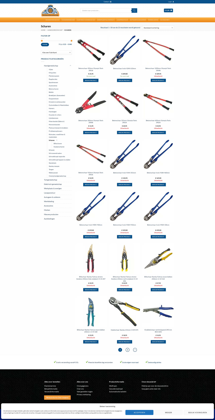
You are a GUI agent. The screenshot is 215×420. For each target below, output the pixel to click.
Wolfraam (113, 386)
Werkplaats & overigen (106, 20)
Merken (47, 210)
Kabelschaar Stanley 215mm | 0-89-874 (124, 330)
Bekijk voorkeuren (197, 412)
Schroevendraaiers (55, 153)
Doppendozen (54, 99)
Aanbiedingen (49, 219)
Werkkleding (153, 20)
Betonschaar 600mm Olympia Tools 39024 (158, 121)
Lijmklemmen (53, 118)
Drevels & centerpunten (57, 102)
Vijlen (51, 69)
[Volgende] (135, 350)
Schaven (52, 150)
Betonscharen (53, 89)
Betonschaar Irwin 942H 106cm (158, 225)
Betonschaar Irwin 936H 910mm (124, 225)
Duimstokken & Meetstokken (59, 105)
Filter (45, 44)
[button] (170, 1)
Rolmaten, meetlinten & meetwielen (57, 135)
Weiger (168, 412)
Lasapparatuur (122, 20)
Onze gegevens (82, 386)
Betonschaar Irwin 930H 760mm (91, 225)
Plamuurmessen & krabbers (58, 128)
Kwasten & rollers (55, 115)
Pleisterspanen (54, 76)
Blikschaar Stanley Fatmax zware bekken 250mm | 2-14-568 (91, 331)
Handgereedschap (52, 20)
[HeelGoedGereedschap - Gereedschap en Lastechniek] (50, 10)
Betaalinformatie (50, 389)
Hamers (51, 108)
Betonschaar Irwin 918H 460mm (158, 173)
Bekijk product (91, 80)
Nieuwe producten (51, 214)
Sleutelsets (52, 163)
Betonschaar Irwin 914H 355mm (124, 173)
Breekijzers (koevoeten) (57, 95)
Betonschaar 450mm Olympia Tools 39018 (90, 69)
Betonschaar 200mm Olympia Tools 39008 (90, 121)
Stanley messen (54, 166)
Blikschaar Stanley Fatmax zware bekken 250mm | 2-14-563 (158, 278)
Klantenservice (50, 386)
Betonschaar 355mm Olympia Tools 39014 (124, 121)
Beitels (51, 92)
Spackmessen (53, 82)
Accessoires (164, 20)
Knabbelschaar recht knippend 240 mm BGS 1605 (158, 331)
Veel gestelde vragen (85, 391)
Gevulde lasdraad (116, 389)
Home (43, 30)
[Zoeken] (134, 10)
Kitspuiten (52, 73)
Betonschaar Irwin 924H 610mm (124, 68)
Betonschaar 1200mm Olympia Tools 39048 (158, 69)
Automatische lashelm (117, 391)
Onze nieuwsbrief (149, 382)
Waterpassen (53, 173)
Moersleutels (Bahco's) (56, 121)
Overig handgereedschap (57, 176)
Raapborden (53, 79)
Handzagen (53, 112)
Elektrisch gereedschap (86, 20)
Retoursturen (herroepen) (57, 398)
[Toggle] (70, 65)
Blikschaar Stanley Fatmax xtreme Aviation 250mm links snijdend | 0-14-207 (90, 278)
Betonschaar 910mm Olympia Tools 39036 (90, 174)
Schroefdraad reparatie (57, 156)
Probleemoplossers (55, 131)
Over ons (80, 389)
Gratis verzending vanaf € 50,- (67, 362)
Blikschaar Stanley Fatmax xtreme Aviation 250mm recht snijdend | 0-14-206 (124, 279)
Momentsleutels (54, 125)
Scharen (52, 140)
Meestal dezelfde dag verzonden (100, 362)
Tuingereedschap (68, 20)
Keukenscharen (59, 147)
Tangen (51, 169)
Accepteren (139, 412)
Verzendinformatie (51, 391)
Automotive (53, 86)
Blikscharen (58, 143)
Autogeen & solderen (138, 20)
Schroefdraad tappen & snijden (59, 160)
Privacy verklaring (84, 394)
